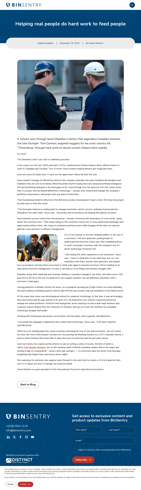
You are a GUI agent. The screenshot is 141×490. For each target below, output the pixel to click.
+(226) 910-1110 (17, 426)
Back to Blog (28, 384)
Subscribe (81, 459)
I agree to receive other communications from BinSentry (104, 449)
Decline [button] (11, 484)
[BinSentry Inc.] (67, 5)
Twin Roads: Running (35, 347)
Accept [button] (23, 484)
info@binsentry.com (18, 430)
